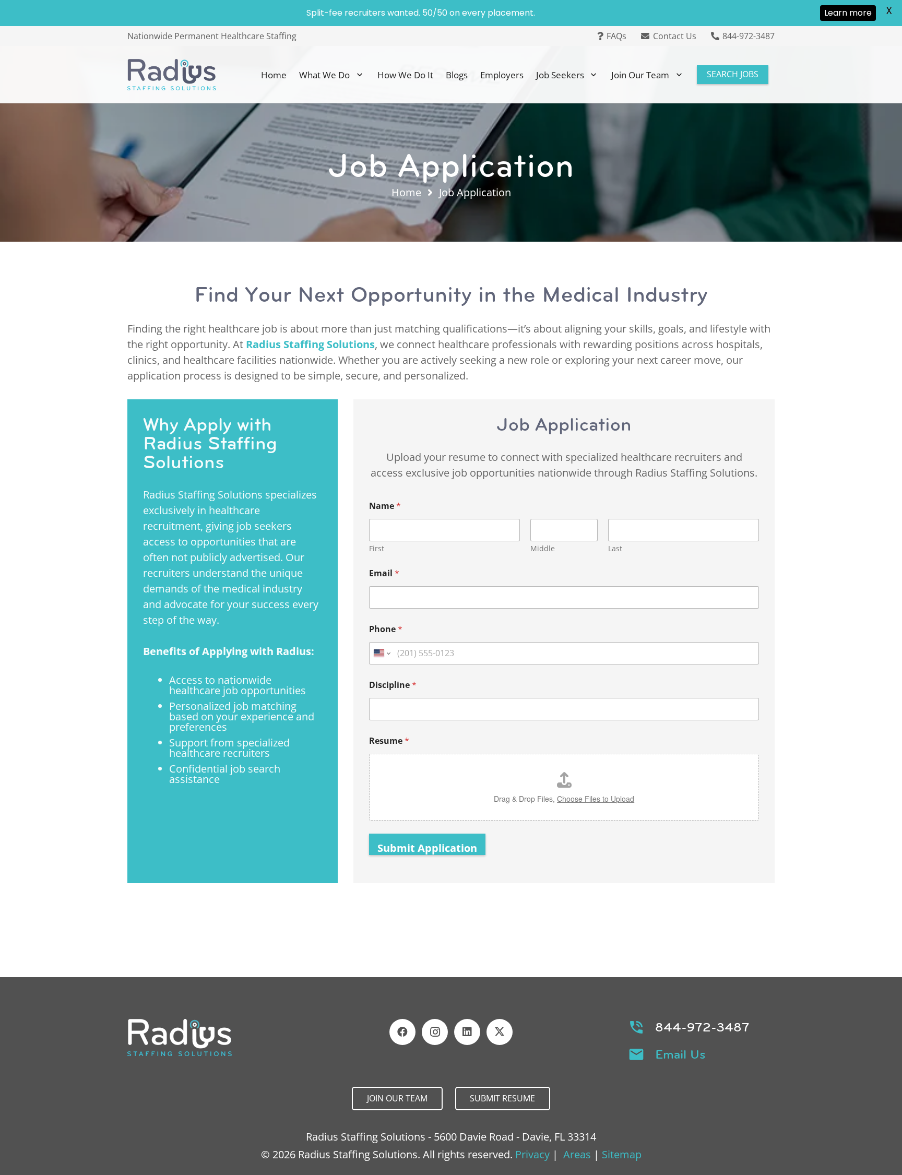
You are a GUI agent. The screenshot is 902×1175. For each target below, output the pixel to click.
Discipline (393, 685)
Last (615, 548)
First (376, 548)
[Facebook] (402, 1032)
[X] (499, 1032)
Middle (542, 548)
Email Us (680, 1054)
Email (384, 573)
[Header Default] (171, 74)
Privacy (532, 1154)
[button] (359, 74)
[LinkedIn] (467, 1032)
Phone (385, 629)
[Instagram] (435, 1032)
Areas (577, 1154)
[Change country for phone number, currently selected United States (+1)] (381, 653)
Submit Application (427, 848)
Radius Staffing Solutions (310, 344)
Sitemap (622, 1154)
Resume (389, 741)
